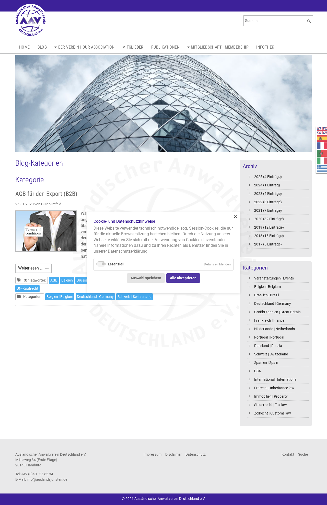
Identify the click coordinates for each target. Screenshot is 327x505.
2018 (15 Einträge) (269, 236)
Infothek (265, 47)
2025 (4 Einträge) (268, 177)
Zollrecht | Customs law (272, 413)
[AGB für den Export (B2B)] (46, 231)
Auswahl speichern (146, 278)
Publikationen (165, 47)
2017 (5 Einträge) (268, 244)
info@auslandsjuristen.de (47, 479)
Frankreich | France (269, 320)
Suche (303, 454)
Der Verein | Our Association (86, 47)
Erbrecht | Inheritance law (274, 388)
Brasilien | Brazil (266, 295)
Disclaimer (173, 454)
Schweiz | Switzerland (271, 354)
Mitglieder (133, 47)
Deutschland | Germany (272, 303)
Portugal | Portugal (269, 337)
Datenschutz (195, 454)
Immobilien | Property (271, 396)
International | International (275, 379)
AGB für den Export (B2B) (46, 193)
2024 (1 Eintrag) (267, 185)
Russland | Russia (268, 346)
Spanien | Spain (266, 363)
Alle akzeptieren (183, 278)
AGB (53, 280)
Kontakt (288, 454)
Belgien (67, 280)
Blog (42, 47)
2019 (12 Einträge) (269, 227)
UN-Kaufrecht (27, 288)
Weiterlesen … (35, 269)
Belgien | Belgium (267, 287)
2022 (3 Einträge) (268, 202)
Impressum (152, 454)
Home (24, 47)
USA (257, 371)
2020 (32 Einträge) (269, 219)
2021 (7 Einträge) (268, 210)
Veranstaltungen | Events (274, 278)
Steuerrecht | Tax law (270, 405)
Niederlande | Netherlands (274, 329)
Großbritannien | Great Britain (277, 312)
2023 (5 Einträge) (268, 194)
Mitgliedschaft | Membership (220, 47)
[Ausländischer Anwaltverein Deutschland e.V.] (30, 20)
